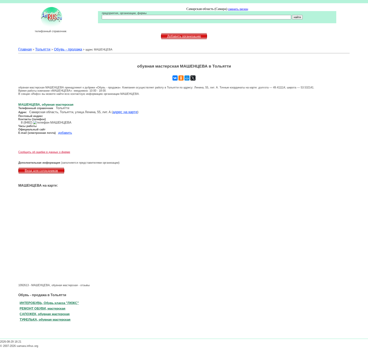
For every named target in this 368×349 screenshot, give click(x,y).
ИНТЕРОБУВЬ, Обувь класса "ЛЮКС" (49, 303)
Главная (25, 49)
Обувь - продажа (68, 49)
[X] (193, 78)
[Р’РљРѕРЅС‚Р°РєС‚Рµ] (175, 78)
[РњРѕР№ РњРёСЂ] (187, 78)
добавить (65, 132)
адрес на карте (125, 112)
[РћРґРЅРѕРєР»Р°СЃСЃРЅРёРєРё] (181, 78)
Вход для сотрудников (41, 170)
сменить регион (238, 9)
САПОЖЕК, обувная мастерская (45, 314)
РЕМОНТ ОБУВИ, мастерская (42, 308)
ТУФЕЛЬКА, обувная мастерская (45, 319)
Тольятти (42, 49)
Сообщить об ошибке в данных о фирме (44, 152)
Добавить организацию (184, 36)
